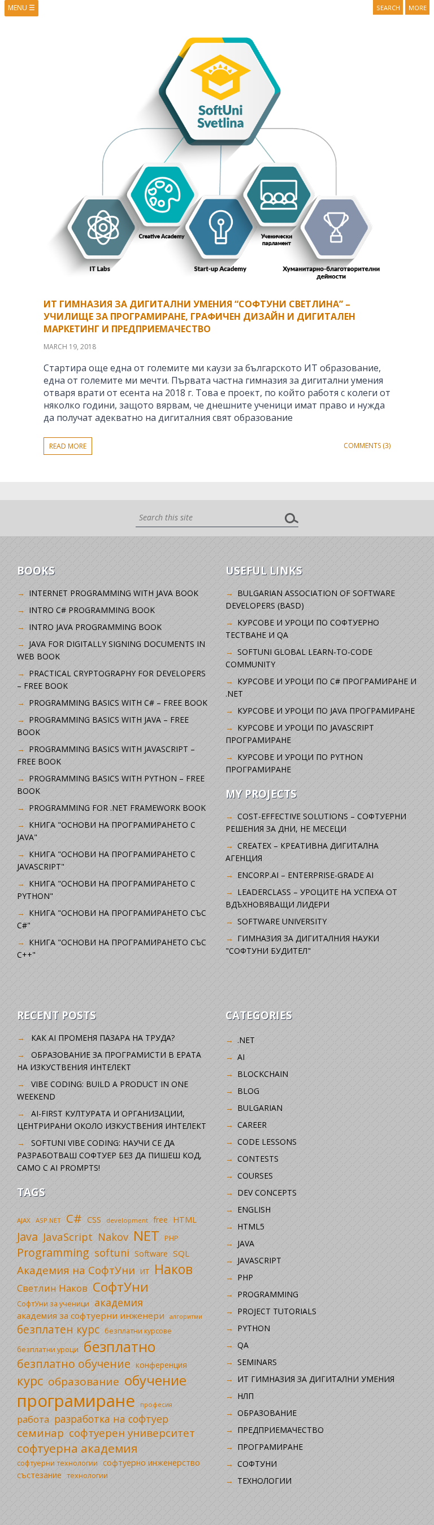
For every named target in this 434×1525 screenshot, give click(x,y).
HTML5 (250, 1226)
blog (248, 1090)
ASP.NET (48, 1220)
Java (27, 1236)
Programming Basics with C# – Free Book (118, 702)
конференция (161, 1364)
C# (74, 1218)
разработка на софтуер (111, 1419)
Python (253, 1328)
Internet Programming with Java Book (113, 593)
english (254, 1209)
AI (241, 1057)
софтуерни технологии (57, 1463)
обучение (155, 1380)
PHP (171, 1238)
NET (146, 1235)
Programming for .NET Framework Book (117, 807)
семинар (40, 1433)
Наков (173, 1269)
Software (151, 1253)
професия (156, 1404)
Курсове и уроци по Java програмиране (326, 710)
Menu (21, 7)
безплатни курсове (138, 1331)
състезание (39, 1475)
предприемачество (280, 1429)
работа (33, 1419)
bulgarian (260, 1107)
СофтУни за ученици (53, 1304)
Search (388, 7)
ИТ (144, 1271)
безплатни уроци (48, 1349)
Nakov (113, 1237)
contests (258, 1158)
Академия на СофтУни (76, 1270)
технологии (87, 1475)
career (252, 1124)
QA (243, 1345)
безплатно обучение (74, 1363)
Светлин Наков (52, 1287)
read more (67, 446)
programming (267, 1294)
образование (83, 1381)
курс (30, 1380)
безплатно (120, 1346)
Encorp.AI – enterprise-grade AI (305, 875)
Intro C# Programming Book (92, 610)
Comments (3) (367, 445)
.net (246, 1040)
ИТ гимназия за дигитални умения (315, 1379)
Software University (282, 921)
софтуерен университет (132, 1433)
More (418, 7)
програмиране (76, 1400)
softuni (111, 1252)
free (160, 1219)
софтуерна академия (77, 1448)
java (245, 1243)
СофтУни (121, 1287)
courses (255, 1175)
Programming (53, 1252)
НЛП (245, 1396)
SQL (181, 1253)
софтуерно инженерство (151, 1462)
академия (118, 1302)
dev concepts (267, 1192)
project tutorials (276, 1311)
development (127, 1220)
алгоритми (186, 1316)
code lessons (267, 1141)
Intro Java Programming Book (95, 627)
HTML (185, 1219)
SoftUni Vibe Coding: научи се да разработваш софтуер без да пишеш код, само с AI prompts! (109, 1155)
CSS (94, 1219)
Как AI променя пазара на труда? (103, 1037)
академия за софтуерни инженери (90, 1315)
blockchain (262, 1073)
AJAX (24, 1220)
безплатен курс (58, 1329)
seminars (257, 1362)
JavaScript (68, 1236)
